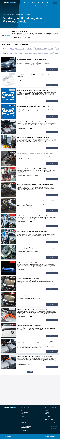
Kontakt (33, 2)
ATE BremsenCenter (49, 419)
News (39, 2)
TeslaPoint (47, 416)
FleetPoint (47, 418)
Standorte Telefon (29, 3)
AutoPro (47, 413)
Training (44, 2)
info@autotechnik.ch (25, 431)
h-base (55, 2)
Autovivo (47, 412)
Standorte (23, 413)
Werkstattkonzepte (51, 6)
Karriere (22, 416)
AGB (56, 436)
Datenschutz (52, 436)
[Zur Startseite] (9, 2)
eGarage (47, 415)
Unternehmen (21, 6)
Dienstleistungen (39, 6)
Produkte (30, 6)
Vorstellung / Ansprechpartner (27, 410)
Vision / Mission (24, 412)
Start (4, 14)
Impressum (47, 436)
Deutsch (49, 2)
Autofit (46, 410)
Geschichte (23, 415)
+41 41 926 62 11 (24, 430)
